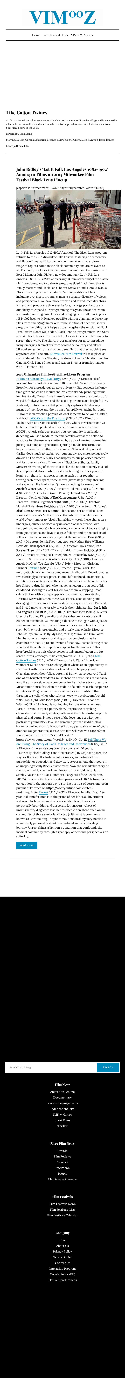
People (62, 1173)
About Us (62, 1246)
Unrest (43, 792)
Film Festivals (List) (62, 1209)
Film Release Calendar (62, 1179)
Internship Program (62, 1268)
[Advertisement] (62, 78)
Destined (33, 568)
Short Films (62, 1120)
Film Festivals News (63, 1204)
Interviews (62, 1168)
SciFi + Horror (62, 1114)
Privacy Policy (62, 1251)
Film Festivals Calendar (62, 1215)
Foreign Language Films (62, 1103)
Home (36, 35)
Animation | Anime (62, 1092)
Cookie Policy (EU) (62, 1274)
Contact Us (62, 1263)
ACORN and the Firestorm (47, 418)
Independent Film (62, 1109)
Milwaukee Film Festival (66, 354)
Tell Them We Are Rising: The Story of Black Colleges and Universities (61, 742)
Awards (62, 1151)
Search (108, 1067)
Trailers (62, 1162)
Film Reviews (62, 1156)
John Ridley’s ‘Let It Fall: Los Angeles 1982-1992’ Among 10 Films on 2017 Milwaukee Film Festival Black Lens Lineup (62, 175)
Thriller (62, 1126)
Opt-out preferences (63, 1280)
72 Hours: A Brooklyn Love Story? (38, 379)
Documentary (62, 1097)
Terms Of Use (62, 1257)
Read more (27, 845)
